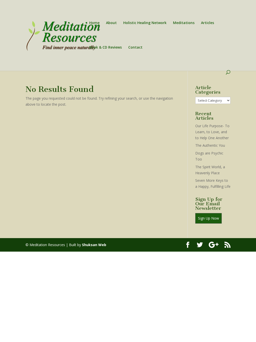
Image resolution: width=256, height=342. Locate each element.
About (111, 23)
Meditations (183, 23)
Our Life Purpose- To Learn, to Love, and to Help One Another (212, 131)
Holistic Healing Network (144, 23)
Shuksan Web (94, 244)
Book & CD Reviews (105, 48)
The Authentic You (210, 145)
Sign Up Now (208, 218)
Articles (207, 23)
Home (94, 23)
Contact (135, 48)
